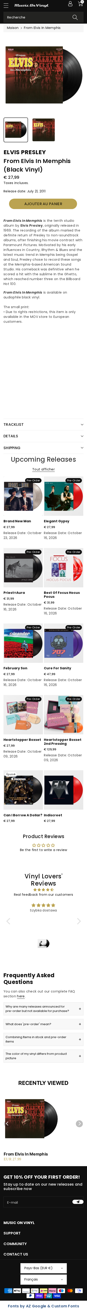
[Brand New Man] (23, 496)
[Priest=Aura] (23, 567)
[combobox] (43, 17)
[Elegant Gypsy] (63, 496)
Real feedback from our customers (43, 894)
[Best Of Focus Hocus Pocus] (63, 567)
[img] (43, 889)
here (21, 996)
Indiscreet (53, 815)
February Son (15, 668)
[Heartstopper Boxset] (23, 714)
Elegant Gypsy (56, 521)
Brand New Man (17, 521)
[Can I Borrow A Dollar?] (23, 790)
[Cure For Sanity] (63, 643)
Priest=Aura (14, 592)
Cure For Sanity (57, 668)
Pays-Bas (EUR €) (38, 1268)
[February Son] (23, 643)
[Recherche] (75, 17)
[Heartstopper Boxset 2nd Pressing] (63, 714)
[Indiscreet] (63, 790)
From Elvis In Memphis (26, 1154)
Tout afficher (43, 469)
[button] (8, 5)
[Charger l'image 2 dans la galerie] (43, 130)
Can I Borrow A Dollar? (22, 815)
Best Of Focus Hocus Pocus (62, 594)
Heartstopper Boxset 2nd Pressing (62, 741)
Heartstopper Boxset (22, 739)
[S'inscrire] (78, 1202)
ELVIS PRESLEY (24, 152)
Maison (13, 27)
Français (31, 1279)
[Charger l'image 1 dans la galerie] (16, 130)
